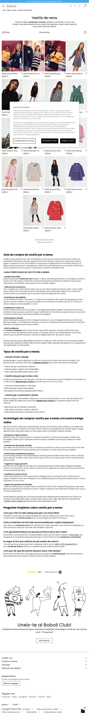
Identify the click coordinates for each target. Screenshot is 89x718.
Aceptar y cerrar (68, 141)
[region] (44, 124)
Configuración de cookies (24, 141)
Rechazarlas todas (49, 141)
